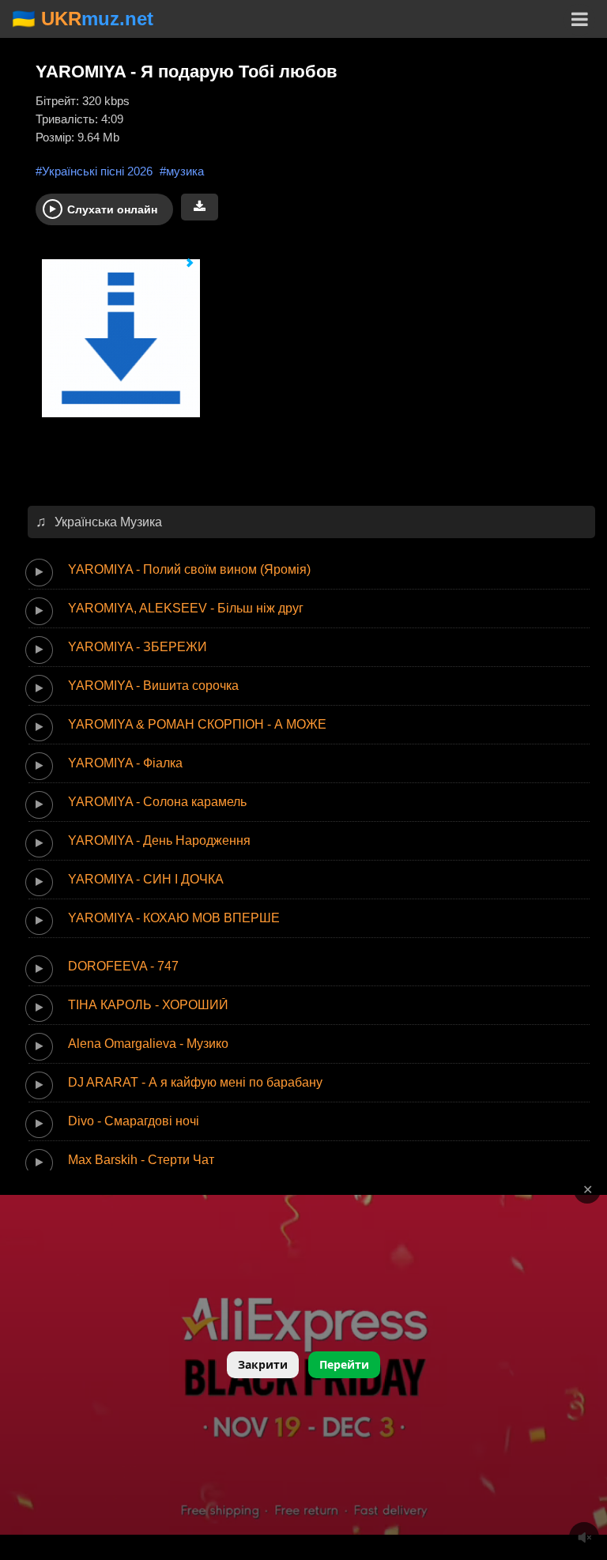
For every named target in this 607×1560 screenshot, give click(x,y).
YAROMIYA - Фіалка (125, 763)
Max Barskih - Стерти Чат (141, 1159)
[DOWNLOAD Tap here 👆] (115, 346)
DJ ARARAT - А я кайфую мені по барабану (195, 1082)
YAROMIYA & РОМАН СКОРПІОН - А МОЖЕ (197, 724)
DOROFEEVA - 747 (123, 966)
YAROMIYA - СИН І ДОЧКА (146, 879)
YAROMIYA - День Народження (159, 840)
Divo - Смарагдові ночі (133, 1121)
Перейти (344, 1364)
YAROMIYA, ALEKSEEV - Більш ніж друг (186, 608)
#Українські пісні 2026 (94, 171)
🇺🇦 (82, 18)
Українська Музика (108, 522)
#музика (182, 171)
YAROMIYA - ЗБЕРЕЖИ (137, 647)
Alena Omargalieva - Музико (148, 1043)
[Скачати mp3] (199, 207)
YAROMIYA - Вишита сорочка (153, 685)
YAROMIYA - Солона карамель (157, 801)
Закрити (263, 1364)
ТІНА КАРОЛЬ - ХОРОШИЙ (148, 1005)
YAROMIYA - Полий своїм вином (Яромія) (189, 569)
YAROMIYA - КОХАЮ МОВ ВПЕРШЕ (174, 918)
